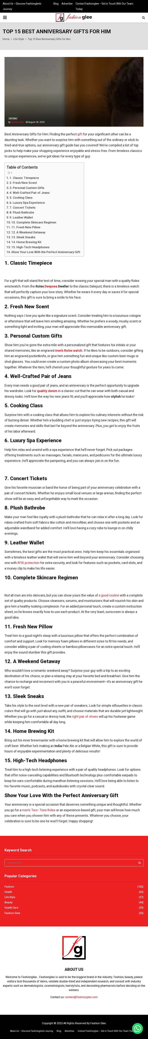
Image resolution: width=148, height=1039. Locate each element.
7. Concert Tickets (23, 207)
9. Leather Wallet (21, 217)
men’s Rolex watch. (69, 350)
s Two (33, 810)
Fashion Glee (17, 122)
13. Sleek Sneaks (23, 237)
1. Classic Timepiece (24, 178)
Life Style (13, 118)
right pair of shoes (85, 716)
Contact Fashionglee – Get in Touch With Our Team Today (104, 6)
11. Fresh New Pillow (25, 227)
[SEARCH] (139, 862)
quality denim (47, 391)
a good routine (109, 595)
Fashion (9, 886)
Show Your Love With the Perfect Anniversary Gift (45, 252)
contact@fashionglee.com (81, 997)
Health (8, 891)
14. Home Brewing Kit (26, 242)
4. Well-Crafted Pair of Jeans (30, 192)
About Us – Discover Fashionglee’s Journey (22, 6)
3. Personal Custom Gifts (27, 188)
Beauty (8, 902)
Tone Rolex (47, 810)
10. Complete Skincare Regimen (33, 222)
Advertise (67, 3)
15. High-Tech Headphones (30, 247)
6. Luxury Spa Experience (27, 202)
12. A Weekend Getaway (28, 232)
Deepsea (51, 286)
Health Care (11, 907)
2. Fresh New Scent (23, 183)
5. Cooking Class (21, 197)
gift (79, 134)
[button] (137, 1028)
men (25, 810)
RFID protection (29, 563)
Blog (55, 3)
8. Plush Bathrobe (22, 212)
